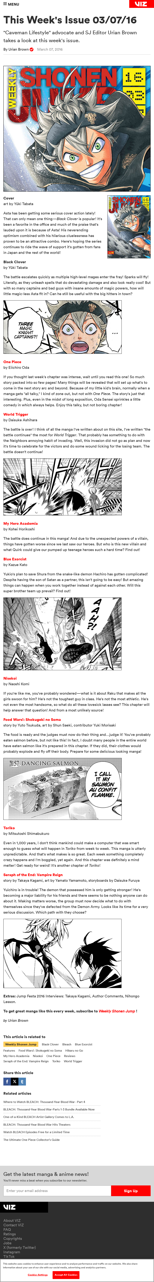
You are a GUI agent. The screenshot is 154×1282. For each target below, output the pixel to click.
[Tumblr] (22, 1082)
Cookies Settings (38, 1275)
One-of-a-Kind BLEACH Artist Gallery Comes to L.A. (38, 1117)
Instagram (11, 1252)
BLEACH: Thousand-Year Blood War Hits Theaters (36, 1124)
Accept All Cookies (66, 1275)
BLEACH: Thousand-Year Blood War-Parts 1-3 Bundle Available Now (49, 1109)
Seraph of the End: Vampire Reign (33, 874)
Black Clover (50, 1044)
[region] (77, 1270)
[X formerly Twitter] (14, 1082)
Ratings (9, 1234)
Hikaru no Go (74, 1050)
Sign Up (131, 1190)
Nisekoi (10, 678)
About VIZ (12, 1220)
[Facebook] (7, 1082)
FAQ (7, 1229)
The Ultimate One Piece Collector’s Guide (31, 1140)
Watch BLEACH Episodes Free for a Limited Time (36, 1132)
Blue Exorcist (14, 559)
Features (9, 1050)
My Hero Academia (20, 523)
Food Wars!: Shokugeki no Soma (32, 719)
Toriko (9, 827)
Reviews (69, 1056)
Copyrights (12, 1238)
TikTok (9, 1256)
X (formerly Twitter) (19, 1247)
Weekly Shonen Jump (117, 1011)
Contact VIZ (13, 1225)
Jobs (7, 1243)
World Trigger (15, 414)
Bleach (66, 1044)
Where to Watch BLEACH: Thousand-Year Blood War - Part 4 (44, 1102)
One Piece (12, 361)
